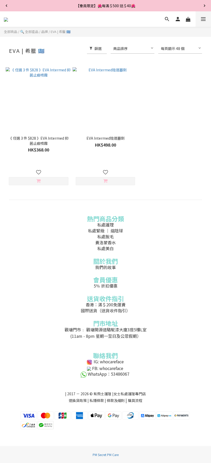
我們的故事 (105, 267)
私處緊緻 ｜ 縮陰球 (105, 231)
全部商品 (10, 31)
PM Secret (99, 454)
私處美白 (105, 248)
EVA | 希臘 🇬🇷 (61, 31)
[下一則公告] (204, 5)
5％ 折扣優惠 (106, 286)
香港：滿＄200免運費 (106, 304)
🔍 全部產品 (29, 31)
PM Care (113, 454)
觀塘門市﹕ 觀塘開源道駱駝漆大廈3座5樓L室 (106, 329)
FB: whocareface (107, 368)
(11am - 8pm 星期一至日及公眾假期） (105, 336)
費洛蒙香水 (105, 242)
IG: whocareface (109, 361)
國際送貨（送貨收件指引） (105, 310)
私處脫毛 (105, 236)
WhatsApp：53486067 (108, 374)
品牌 (44, 31)
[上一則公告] (6, 5)
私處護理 (105, 225)
